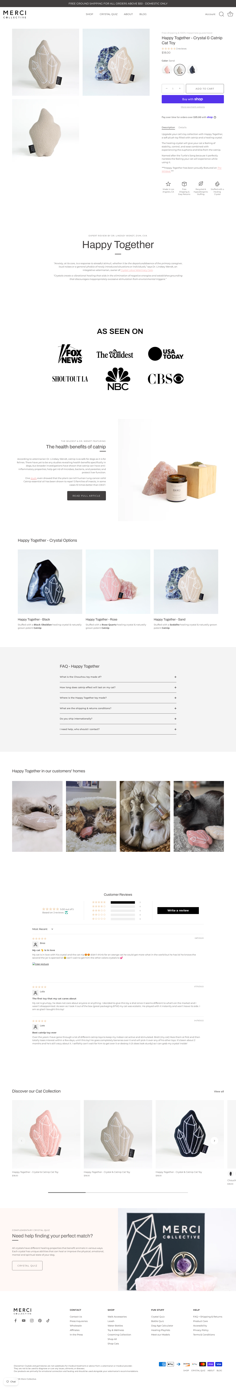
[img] (39, 938)
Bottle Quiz (157, 1321)
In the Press (76, 1334)
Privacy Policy (201, 1330)
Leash (111, 1321)
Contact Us (76, 1316)
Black (192, 69)
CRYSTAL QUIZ (108, 14)
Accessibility (200, 1325)
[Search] (221, 14)
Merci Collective (28, 1379)
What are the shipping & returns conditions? (85, 708)
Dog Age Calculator (162, 1325)
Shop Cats (113, 1343)
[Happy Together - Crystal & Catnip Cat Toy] (46, 1134)
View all (219, 1091)
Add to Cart (205, 88)
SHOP (89, 14)
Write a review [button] (178, 910)
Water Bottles (115, 1325)
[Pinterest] (40, 1320)
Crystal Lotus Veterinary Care (137, 270)
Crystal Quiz (158, 1316)
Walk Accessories (117, 1316)
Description (168, 127)
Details (182, 127)
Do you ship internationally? (76, 718)
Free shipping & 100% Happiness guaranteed (187, 32)
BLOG (143, 14)
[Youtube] (23, 1320)
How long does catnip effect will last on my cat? (87, 687)
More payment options (193, 107)
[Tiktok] (48, 1320)
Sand (179, 69)
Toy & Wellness (116, 1330)
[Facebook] (15, 1320)
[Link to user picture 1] (40, 970)
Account (210, 14)
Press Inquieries (79, 1321)
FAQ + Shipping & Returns (207, 1316)
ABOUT (128, 14)
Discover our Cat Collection (36, 1091)
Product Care (200, 1321)
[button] (169, 48)
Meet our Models (160, 1334)
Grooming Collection (119, 1334)
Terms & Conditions (204, 1334)
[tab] (170, 127)
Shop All (112, 1339)
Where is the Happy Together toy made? (83, 697)
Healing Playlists (160, 1330)
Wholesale (76, 1325)
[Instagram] (32, 1320)
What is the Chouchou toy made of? (80, 676)
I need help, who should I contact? (80, 729)
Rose (167, 69)
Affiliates (74, 1330)
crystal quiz (27, 1265)
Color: (168, 60)
